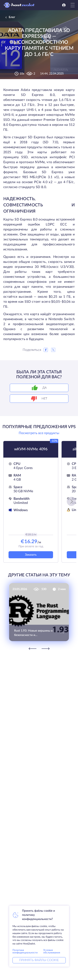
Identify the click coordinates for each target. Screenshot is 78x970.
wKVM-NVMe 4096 (30, 449)
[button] (71, 501)
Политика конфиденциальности (25, 951)
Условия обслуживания (51, 951)
